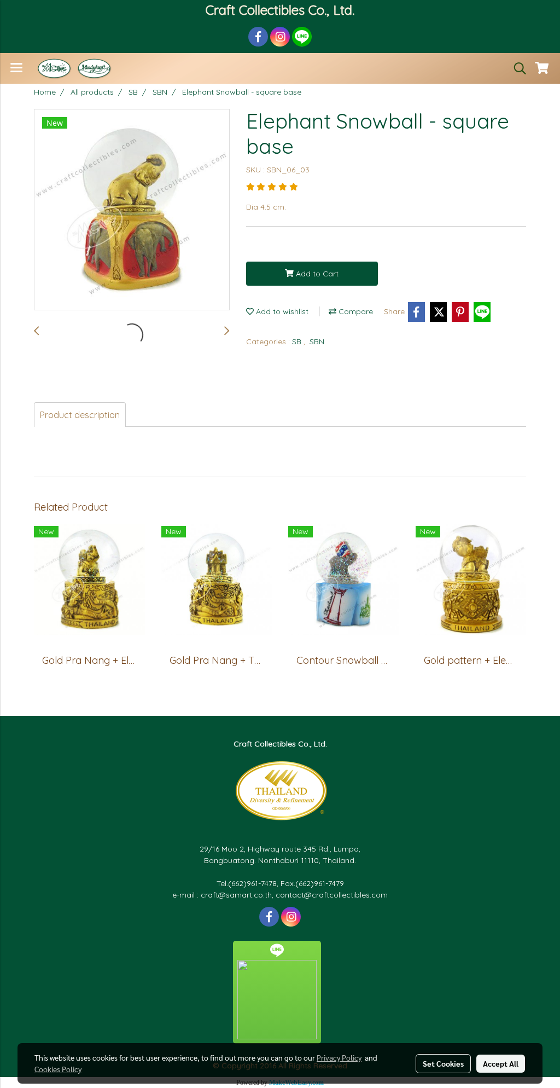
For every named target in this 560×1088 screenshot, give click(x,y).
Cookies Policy (57, 1069)
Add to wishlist (281, 311)
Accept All (500, 1063)
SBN (317, 341)
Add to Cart (316, 274)
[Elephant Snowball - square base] (131, 210)
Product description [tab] (80, 414)
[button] (516, 68)
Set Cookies (443, 1063)
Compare (354, 311)
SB (298, 341)
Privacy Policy (339, 1057)
